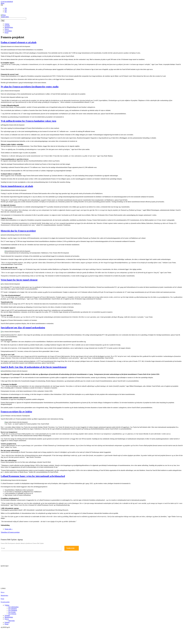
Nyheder (7, 25)
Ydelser (7, 24)
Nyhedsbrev (8, 31)
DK (6, 8)
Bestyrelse (11, 620)
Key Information (13, 607)
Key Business (12, 608)
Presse (6, 32)
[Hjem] (3, 15)
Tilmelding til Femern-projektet (10, 532)
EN (6, 10)
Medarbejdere (9, 27)
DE (6, 12)
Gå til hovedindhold (7, 1)
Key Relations (12, 610)
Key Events (12, 612)
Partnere (7, 622)
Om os (7, 29)
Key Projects (12, 614)
